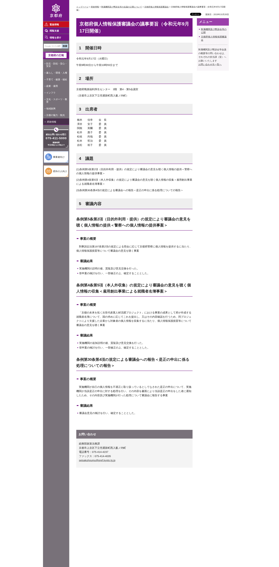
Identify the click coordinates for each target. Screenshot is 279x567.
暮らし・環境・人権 (56, 73)
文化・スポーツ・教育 (56, 100)
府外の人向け (60, 171)
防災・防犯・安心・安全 (56, 64)
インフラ (51, 92)
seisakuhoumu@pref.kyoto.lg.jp (97, 460)
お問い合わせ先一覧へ (210, 64)
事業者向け (59, 157)
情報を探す (55, 37)
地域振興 (51, 108)
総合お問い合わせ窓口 (56, 134)
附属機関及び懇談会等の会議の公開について (121, 7)
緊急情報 (54, 24)
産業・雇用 (52, 86)
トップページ (82, 7)
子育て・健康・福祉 (56, 79)
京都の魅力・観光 (55, 115)
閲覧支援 (54, 31)
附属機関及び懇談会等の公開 (214, 31)
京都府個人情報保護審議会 (156, 7)
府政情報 (51, 122)
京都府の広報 (56, 55)
